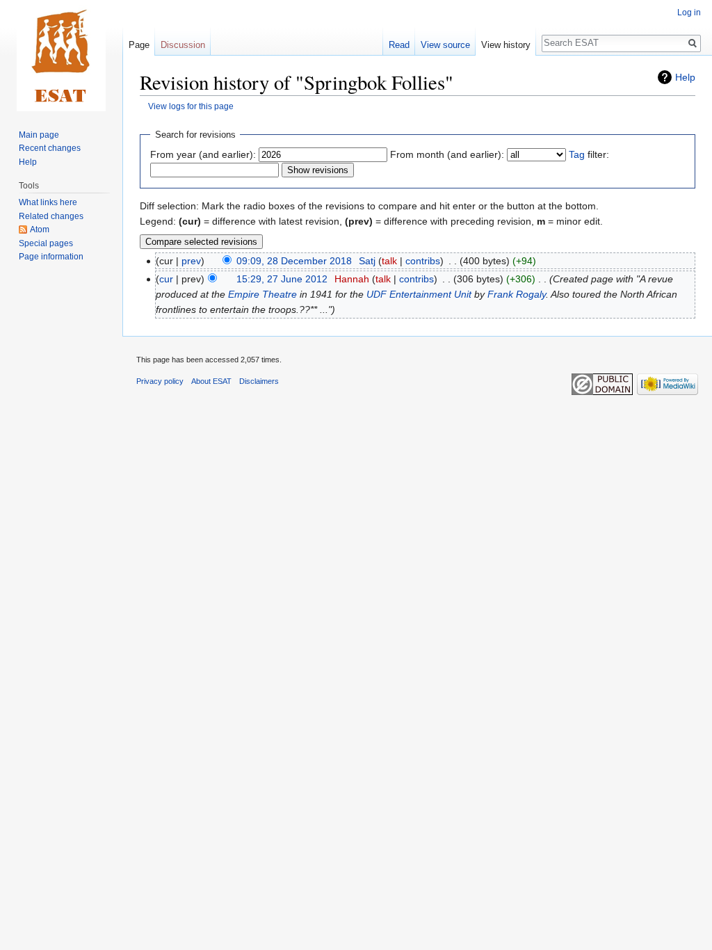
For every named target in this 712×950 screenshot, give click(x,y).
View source (445, 45)
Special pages (46, 243)
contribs (422, 260)
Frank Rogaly (516, 294)
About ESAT (211, 381)
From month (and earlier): (447, 154)
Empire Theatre (262, 294)
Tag (577, 154)
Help (685, 77)
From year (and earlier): (203, 154)
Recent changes (50, 148)
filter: (589, 154)
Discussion (183, 45)
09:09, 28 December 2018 (294, 260)
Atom (39, 229)
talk (389, 260)
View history (506, 45)
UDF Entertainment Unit (418, 294)
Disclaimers (259, 381)
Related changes (51, 216)
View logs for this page (191, 106)
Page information (51, 256)
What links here (48, 202)
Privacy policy (160, 381)
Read (399, 45)
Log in (689, 12)
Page (139, 45)
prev (191, 260)
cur (166, 278)
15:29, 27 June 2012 (281, 278)
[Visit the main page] (61, 55)
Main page (39, 135)
